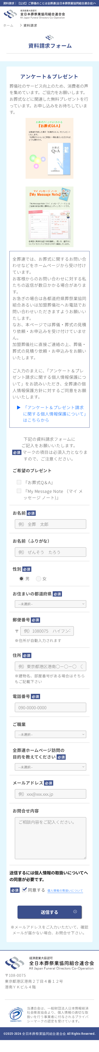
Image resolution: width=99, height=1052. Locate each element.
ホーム (8, 25)
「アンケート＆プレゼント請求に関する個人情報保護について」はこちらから (54, 413)
